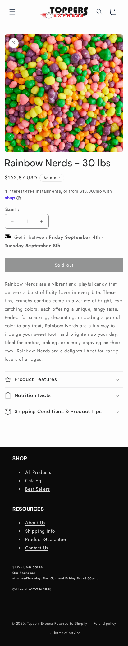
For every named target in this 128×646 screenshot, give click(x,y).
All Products (38, 472)
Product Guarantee (45, 539)
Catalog (33, 480)
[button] (12, 12)
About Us (35, 522)
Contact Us (36, 547)
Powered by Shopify (70, 623)
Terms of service (67, 632)
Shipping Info (40, 531)
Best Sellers (37, 489)
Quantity (12, 209)
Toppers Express (40, 623)
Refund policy (105, 623)
